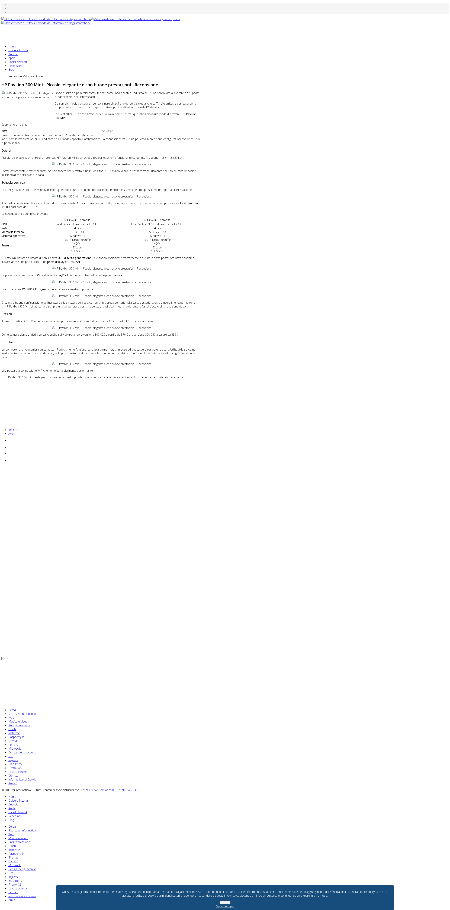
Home (12, 46)
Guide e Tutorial (18, 50)
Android (13, 54)
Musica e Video (18, 721)
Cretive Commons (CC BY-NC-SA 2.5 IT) (113, 790)
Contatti (13, 776)
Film (10, 756)
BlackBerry (15, 764)
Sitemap (13, 741)
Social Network (17, 62)
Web (11, 718)
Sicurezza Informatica (22, 714)
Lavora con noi (17, 772)
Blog (11, 70)
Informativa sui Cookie (22, 779)
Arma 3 (12, 783)
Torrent (13, 745)
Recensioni (15, 66)
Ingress (13, 760)
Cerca (12, 710)
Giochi (12, 729)
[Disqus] (101, 513)
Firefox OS (15, 768)
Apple (11, 58)
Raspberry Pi (16, 737)
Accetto (225, 902)
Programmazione (19, 725)
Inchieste (14, 733)
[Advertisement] (65, 33)
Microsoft (14, 748)
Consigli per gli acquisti (22, 752)
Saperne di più (225, 906)
